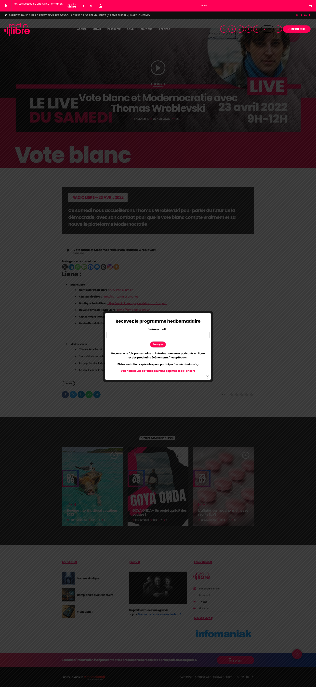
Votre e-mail (158, 329)
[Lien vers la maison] (17, 29)
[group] (158, 356)
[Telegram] (301, 15)
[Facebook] (309, 15)
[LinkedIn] (305, 15)
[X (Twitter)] (297, 15)
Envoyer (158, 344)
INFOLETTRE (296, 29)
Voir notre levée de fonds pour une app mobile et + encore (158, 371)
